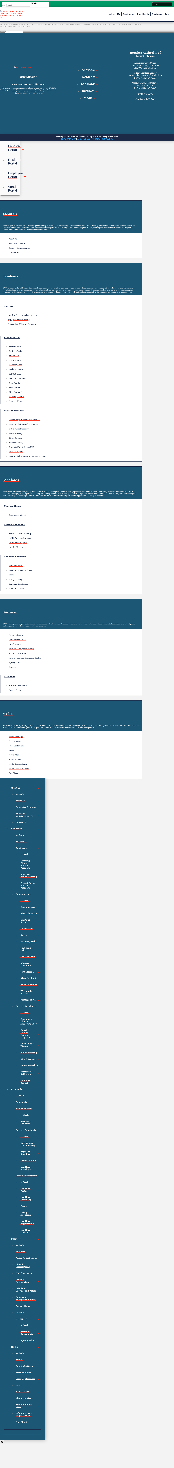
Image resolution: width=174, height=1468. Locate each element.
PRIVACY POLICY (68, 139)
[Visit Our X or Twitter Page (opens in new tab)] (145, 110)
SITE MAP (96, 139)
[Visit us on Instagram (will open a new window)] (145, 115)
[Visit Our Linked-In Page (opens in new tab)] (128, 9)
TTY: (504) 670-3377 (145, 98)
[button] (162, 4)
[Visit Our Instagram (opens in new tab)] (128, 4)
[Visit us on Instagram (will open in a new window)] (145, 121)
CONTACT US (107, 139)
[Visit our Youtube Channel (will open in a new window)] (145, 127)
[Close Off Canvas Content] (2, 1442)
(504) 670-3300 (145, 93)
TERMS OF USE (83, 139)
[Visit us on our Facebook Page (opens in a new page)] (145, 104)
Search (4, 5)
